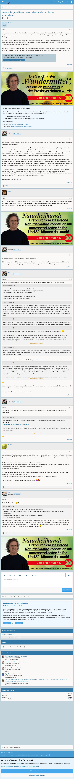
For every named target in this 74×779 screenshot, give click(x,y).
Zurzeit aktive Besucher (9, 630)
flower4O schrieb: (8, 285)
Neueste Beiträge (7, 653)
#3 (71, 198)
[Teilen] (69, 30)
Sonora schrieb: (7, 363)
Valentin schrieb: (7, 417)
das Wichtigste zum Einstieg (20, 124)
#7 (71, 452)
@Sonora (38, 360)
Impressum (10, 755)
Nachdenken (8, 685)
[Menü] (2, 2)
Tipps (46, 755)
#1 (71, 29)
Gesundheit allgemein (10, 665)
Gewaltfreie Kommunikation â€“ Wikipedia (16, 424)
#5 (71, 279)
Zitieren (70, 64)
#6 (71, 407)
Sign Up (19, 623)
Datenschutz (31, 755)
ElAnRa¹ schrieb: (8, 506)
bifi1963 (70, 699)
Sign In (7, 623)
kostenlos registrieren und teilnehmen (21, 126)
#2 (71, 139)
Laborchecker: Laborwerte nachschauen (16, 662)
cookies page (28, 57)
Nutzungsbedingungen (21, 755)
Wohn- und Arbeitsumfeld (11, 659)
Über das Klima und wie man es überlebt (16, 656)
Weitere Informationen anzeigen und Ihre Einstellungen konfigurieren (20, 766)
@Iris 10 (17, 179)
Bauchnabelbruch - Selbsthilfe (13, 668)
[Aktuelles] (68, 2)
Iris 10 (5, 18)
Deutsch (12, 752)
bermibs (4, 634)
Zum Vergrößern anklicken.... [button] (37, 343)
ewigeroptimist (10, 634)
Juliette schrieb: (7, 302)
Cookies (5, 752)
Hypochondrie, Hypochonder (13, 674)
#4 (71, 255)
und (8, 68)
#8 (71, 499)
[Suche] (72, 2)
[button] (4, 575)
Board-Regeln (39, 755)
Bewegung (8, 671)
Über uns (3, 755)
